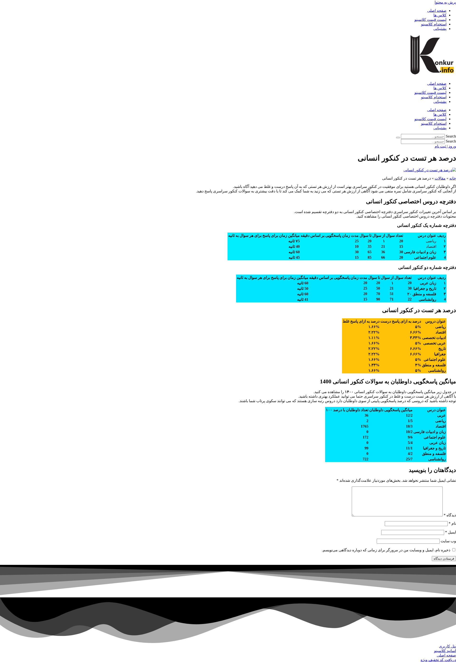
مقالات (440, 178)
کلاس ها (439, 15)
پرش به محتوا (445, 2)
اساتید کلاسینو (445, 651)
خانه (452, 178)
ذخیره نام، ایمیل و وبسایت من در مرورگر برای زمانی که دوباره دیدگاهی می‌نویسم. (386, 550)
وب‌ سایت (448, 541)
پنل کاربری (447, 646)
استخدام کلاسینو (433, 24)
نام (452, 523)
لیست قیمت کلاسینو (430, 20)
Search (451, 136)
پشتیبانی (439, 29)
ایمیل (450, 532)
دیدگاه (450, 515)
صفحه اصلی (436, 11)
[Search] (398, 137)
